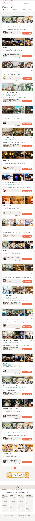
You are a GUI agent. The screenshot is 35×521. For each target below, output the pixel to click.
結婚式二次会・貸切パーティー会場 (16, 489)
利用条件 (11, 515)
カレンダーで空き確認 (27, 33)
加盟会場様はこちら (25, 515)
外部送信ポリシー (20, 515)
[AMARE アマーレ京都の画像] (17, 200)
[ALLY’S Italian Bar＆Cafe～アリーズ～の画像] (17, 403)
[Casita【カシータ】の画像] (17, 245)
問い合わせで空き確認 (27, 78)
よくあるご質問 (23, 517)
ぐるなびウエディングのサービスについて (15, 517)
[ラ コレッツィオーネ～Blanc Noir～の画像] (17, 222)
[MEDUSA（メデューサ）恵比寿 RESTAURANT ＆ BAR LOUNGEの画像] (17, 177)
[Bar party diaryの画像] (17, 155)
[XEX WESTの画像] (17, 110)
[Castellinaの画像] (17, 313)
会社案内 (5, 515)
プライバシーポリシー (15, 515)
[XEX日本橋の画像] (17, 42)
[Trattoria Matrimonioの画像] (17, 448)
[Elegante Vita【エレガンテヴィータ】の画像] (17, 87)
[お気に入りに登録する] (31, 25)
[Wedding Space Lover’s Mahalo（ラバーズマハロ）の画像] (17, 19)
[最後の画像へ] (32, 19)
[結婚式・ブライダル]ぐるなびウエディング (6, 489)
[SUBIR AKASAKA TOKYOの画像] (17, 290)
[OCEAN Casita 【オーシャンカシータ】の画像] (17, 267)
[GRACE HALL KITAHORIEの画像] (17, 64)
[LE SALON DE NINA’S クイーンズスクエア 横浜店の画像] (17, 335)
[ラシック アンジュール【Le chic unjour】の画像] (17, 132)
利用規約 (8, 515)
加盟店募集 (29, 515)
